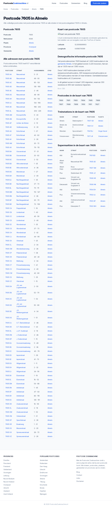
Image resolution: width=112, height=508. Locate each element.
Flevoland (7, 463)
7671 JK (90, 136)
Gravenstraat (21, 151)
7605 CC (8, 216)
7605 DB (8, 293)
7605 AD (8, 86)
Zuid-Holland (8, 494)
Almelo (31, 43)
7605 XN (8, 416)
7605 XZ (8, 436)
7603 (76, 100)
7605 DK (8, 327)
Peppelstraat (21, 208)
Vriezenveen (103, 136)
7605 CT (8, 265)
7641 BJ (90, 131)
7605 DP (8, 339)
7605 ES (8, 400)
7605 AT (8, 135)
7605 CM (8, 249)
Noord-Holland (9, 482)
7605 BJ (8, 180)
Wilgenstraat (21, 363)
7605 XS (8, 428)
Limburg (6, 476)
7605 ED (8, 355)
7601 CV (90, 126)
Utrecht (6, 488)
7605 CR (8, 257)
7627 (97, 104)
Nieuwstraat (21, 74)
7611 (90, 104)
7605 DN (8, 335)
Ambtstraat (20, 388)
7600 (61, 100)
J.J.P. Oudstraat (22, 331)
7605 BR (8, 204)
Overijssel (32, 47)
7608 (68, 104)
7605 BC (8, 159)
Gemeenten (75, 3)
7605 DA (8, 286)
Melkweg (20, 261)
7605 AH (8, 99)
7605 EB (8, 347)
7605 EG (8, 363)
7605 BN (8, 196)
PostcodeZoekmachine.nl (59, 504)
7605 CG (8, 228)
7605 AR (8, 127)
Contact (79, 475)
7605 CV (8, 269)
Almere (42, 479)
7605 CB (8, 212)
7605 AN (8, 119)
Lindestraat (20, 212)
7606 (98, 100)
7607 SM (92, 168)
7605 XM (8, 412)
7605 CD (8, 220)
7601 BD (92, 155)
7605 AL (8, 111)
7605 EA (8, 343)
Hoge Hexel (102, 131)
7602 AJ (92, 195)
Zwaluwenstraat (22, 404)
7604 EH (92, 190)
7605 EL (8, 380)
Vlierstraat (20, 281)
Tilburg (42, 482)
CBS (63, 88)
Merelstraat (21, 172)
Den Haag (43, 466)
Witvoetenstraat (22, 164)
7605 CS (8, 261)
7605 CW (8, 273)
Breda (42, 488)
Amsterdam (44, 460)
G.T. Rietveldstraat (23, 323)
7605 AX (8, 147)
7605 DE (8, 311)
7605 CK (8, 241)
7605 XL (8, 408)
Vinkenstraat (21, 416)
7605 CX (8, 277)
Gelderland (7, 469)
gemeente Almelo (65, 64)
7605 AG (8, 95)
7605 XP (8, 420)
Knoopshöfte (21, 115)
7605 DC (8, 299)
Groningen (7, 472)
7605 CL (8, 245)
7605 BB (8, 155)
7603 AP (92, 201)
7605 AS (8, 131)
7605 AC (8, 82)
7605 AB (8, 78)
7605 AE (8, 91)
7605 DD (8, 305)
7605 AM (8, 115)
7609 (76, 104)
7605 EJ (8, 371)
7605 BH (8, 176)
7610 (83, 104)
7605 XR (8, 424)
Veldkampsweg (22, 127)
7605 (90, 100)
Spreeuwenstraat (23, 432)
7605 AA (8, 74)
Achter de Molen (23, 123)
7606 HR (92, 178)
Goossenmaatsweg (23, 343)
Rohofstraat (21, 131)
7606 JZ (92, 173)
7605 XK (8, 404)
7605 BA (8, 151)
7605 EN (8, 388)
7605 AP (8, 123)
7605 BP (8, 200)
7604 (83, 100)
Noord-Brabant (9, 479)
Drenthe (6, 460)
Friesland (7, 466)
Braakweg (20, 424)
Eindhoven (44, 472)
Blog (85, 3)
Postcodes (64, 3)
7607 (61, 104)
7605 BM (8, 192)
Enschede (43, 485)
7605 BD (8, 164)
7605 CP (8, 253)
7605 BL (8, 188)
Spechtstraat (21, 420)
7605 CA (8, 208)
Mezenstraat (21, 428)
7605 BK (8, 184)
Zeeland (7, 491)
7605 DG (8, 318)
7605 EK (8, 375)
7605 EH (8, 367)
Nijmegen (43, 494)
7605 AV (8, 139)
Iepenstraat (21, 355)
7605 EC (8, 351)
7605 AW (8, 143)
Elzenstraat (20, 375)
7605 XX (8, 432)
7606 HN (92, 184)
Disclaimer (80, 481)
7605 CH (8, 233)
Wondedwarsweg (23, 249)
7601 (68, 100)
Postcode (16, 3)
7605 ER (8, 396)
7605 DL (8, 331)
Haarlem (43, 491)
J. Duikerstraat (22, 335)
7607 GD (90, 121)
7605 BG (8, 172)
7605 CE (8, 224)
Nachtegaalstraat (23, 180)
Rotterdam (43, 463)
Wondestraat (21, 224)
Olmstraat (20, 241)
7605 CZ (8, 281)
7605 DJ (8, 323)
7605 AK (8, 107)
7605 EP (8, 392)
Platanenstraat (22, 253)
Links (78, 478)
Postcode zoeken (99, 3)
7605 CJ (8, 237)
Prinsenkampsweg (23, 265)
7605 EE (8, 359)
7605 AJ (8, 103)
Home (54, 3)
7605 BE (8, 168)
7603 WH (92, 206)
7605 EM (8, 384)
